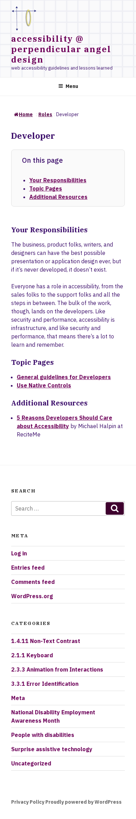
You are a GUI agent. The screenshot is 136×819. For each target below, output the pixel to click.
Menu (72, 86)
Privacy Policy (27, 802)
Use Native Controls (44, 385)
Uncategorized (31, 763)
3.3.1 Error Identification (44, 683)
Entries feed (28, 567)
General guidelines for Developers (64, 377)
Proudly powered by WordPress (83, 802)
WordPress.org (32, 596)
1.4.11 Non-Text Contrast (45, 640)
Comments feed (33, 581)
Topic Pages (45, 188)
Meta (18, 697)
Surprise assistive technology (51, 749)
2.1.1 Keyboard (32, 655)
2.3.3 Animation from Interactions (57, 669)
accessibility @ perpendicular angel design (61, 49)
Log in (19, 553)
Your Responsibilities (57, 180)
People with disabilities (42, 734)
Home (26, 114)
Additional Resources (58, 196)
